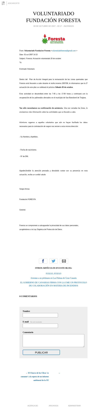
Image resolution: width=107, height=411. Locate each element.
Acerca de (33, 406)
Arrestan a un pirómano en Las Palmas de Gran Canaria (53, 278)
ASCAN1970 (13, 3)
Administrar (74, 406)
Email (64, 261)
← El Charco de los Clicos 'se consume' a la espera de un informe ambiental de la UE (35, 376)
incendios (69, 26)
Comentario (28, 332)
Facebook (43, 261)
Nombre (26, 311)
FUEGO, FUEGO (53, 273)
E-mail (32, 322)
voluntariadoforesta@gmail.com (64, 51)
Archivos (53, 406)
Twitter (53, 261)
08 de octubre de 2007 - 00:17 (47, 26)
